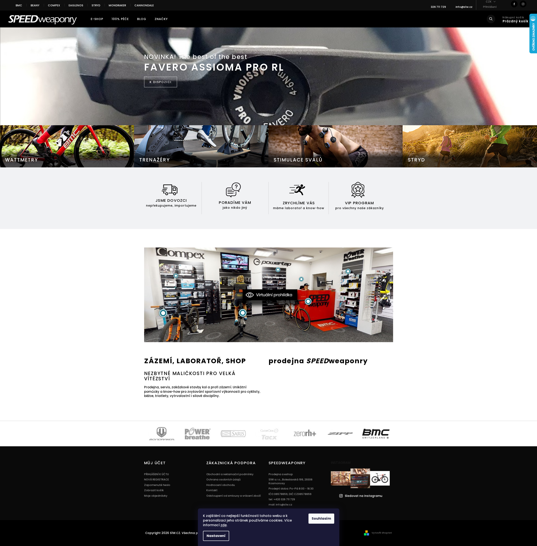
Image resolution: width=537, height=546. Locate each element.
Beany (35, 5)
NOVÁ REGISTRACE (156, 479)
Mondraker (117, 5)
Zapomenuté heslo (157, 485)
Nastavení (216, 535)
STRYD (96, 5)
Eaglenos (76, 5)
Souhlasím (321, 518)
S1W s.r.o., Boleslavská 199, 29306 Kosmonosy (290, 481)
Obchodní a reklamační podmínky (229, 474)
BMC (19, 5)
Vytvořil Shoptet (382, 532)
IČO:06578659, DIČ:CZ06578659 (290, 494)
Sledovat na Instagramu (363, 496)
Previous (143, 433)
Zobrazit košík (154, 490)
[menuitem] (97, 19)
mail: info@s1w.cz (280, 504)
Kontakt (212, 490)
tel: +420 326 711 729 (282, 499)
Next (394, 433)
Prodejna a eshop (281, 474)
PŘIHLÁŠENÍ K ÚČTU (156, 474)
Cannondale (144, 5)
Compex (54, 5)
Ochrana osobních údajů (223, 479)
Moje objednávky (155, 496)
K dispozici (161, 82)
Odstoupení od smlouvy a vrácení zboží (233, 496)
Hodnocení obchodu (220, 485)
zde (223, 525)
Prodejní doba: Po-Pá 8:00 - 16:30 (291, 488)
